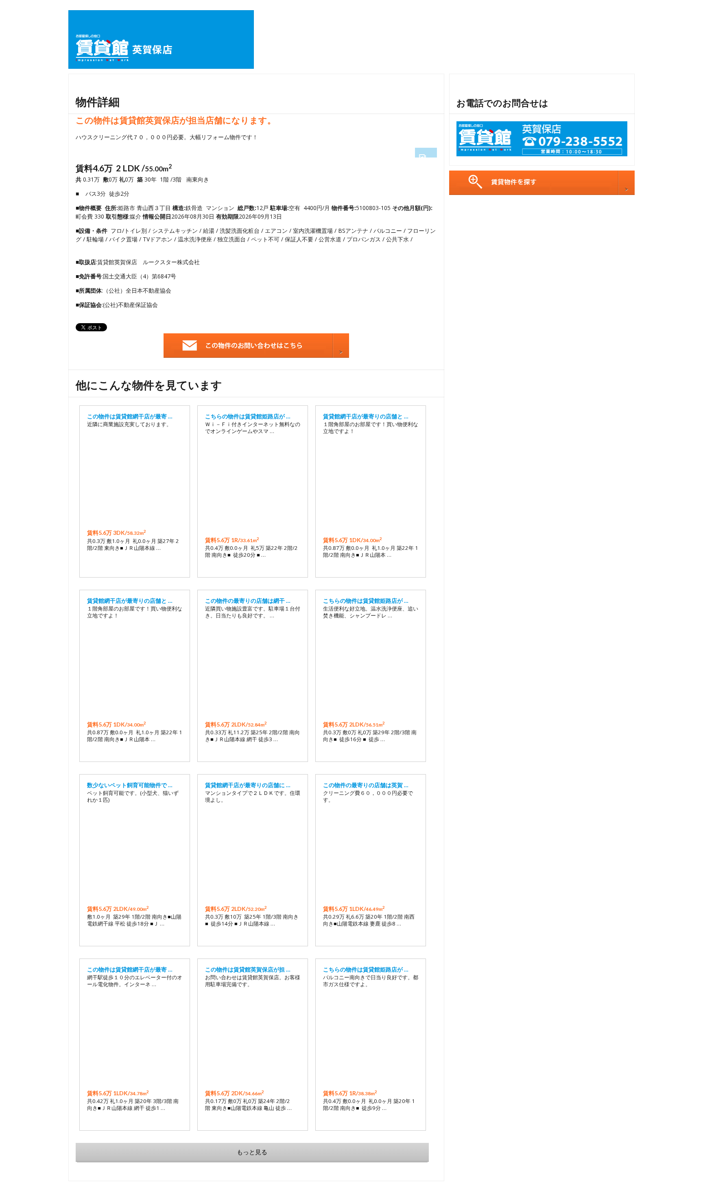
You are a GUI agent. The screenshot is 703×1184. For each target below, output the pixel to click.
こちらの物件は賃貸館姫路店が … (247, 416)
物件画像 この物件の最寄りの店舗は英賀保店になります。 (370, 854)
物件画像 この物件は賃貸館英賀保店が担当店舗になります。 (252, 1038)
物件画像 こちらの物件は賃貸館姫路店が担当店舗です (252, 485)
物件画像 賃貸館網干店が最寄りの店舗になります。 (252, 854)
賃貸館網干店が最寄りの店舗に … (247, 784)
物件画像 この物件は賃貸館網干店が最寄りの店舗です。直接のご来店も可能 (134, 478)
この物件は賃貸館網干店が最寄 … (129, 416)
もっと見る (252, 1152)
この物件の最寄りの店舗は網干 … (247, 600)
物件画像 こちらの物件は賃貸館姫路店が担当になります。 (370, 1038)
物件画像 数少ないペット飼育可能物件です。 (134, 854)
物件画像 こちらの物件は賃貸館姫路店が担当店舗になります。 (370, 670)
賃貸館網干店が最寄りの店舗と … (365, 416)
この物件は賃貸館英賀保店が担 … (247, 969)
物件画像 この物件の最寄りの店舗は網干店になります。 (252, 670)
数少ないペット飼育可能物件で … (129, 784)
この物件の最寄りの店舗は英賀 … (365, 784)
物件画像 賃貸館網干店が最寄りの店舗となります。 (370, 485)
